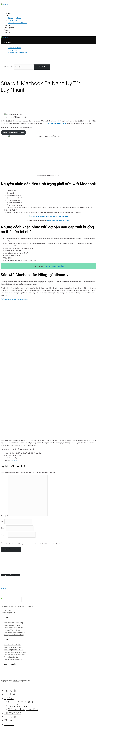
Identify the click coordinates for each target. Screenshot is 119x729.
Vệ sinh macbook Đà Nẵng (12, 645)
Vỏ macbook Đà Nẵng (11, 657)
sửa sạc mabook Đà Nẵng (55, 266)
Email (3, 528)
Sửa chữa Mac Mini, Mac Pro (17, 23)
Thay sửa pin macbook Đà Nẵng (14, 654)
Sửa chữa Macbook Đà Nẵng (13, 623)
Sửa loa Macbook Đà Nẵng (13, 659)
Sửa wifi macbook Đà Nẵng (13, 647)
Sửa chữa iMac (17, 705)
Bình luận (4, 516)
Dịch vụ (7, 15)
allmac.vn (16, 681)
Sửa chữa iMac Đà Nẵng (12, 625)
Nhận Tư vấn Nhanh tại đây (13, 133)
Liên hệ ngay (10, 575)
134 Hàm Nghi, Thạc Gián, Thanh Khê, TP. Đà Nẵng (17, 606)
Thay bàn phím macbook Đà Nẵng (15, 652)
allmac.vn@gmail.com (9, 613)
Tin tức (8, 720)
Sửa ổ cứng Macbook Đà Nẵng (14, 650)
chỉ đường (15, 460)
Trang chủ (11, 690)
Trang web (4, 535)
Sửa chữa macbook (14, 18)
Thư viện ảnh (12, 713)
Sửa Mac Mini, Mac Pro (23, 709)
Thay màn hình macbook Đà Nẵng (15, 632)
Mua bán (10, 716)
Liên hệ (7, 32)
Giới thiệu (10, 694)
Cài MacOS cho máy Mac (12, 630)
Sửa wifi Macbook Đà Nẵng (57, 123)
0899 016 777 (6, 610)
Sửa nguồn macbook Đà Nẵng (14, 635)
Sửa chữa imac (13, 20)
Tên (2, 521)
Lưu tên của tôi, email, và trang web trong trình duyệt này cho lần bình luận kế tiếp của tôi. (31, 544)
